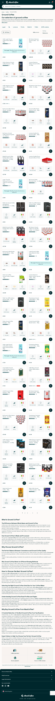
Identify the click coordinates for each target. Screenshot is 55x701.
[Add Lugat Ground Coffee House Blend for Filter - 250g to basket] (50, 269)
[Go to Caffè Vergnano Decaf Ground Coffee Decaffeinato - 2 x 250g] (14, 449)
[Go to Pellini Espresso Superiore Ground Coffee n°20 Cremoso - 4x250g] (40, 449)
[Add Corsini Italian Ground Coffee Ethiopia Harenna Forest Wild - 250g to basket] (24, 386)
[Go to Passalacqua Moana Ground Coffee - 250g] (40, 354)
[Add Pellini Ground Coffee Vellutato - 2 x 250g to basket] (24, 483)
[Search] (3, 6)
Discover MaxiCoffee (7, 671)
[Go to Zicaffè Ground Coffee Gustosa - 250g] (14, 401)
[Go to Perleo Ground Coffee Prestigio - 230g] (14, 331)
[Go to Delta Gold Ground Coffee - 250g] (14, 498)
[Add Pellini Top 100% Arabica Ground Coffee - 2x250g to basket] (50, 222)
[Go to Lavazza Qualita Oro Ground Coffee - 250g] (40, 143)
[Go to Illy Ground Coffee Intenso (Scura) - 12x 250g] (14, 425)
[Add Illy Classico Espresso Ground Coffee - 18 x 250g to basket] (50, 57)
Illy (37, 619)
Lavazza (41, 619)
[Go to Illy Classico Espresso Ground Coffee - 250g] (40, 401)
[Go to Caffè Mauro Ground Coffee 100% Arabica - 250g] (40, 377)
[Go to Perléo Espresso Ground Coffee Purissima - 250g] (14, 72)
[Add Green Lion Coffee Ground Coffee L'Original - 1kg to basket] (24, 293)
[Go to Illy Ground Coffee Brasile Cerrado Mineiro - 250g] (14, 261)
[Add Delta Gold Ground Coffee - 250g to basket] (24, 507)
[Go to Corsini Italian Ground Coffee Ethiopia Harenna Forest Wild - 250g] (14, 377)
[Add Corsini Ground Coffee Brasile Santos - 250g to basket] (50, 339)
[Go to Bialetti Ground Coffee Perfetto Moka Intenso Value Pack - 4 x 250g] (14, 166)
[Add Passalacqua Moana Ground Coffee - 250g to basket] (50, 362)
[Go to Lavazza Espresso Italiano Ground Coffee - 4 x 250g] (40, 72)
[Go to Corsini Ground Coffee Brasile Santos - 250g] (40, 331)
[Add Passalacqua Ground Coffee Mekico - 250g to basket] (50, 316)
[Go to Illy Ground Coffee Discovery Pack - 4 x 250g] (40, 189)
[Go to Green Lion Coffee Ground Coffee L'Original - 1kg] (14, 284)
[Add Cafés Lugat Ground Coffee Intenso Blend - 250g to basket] (24, 57)
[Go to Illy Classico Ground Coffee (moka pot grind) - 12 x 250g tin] (14, 143)
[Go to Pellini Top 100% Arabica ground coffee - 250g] (14, 307)
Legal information (6, 679)
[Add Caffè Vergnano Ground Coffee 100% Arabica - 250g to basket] (24, 103)
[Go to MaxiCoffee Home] (12, 2)
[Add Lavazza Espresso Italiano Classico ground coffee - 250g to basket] (50, 293)
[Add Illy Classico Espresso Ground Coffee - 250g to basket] (50, 410)
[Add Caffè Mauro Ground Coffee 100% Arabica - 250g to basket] (50, 386)
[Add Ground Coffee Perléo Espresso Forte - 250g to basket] (50, 128)
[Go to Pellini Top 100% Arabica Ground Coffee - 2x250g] (40, 213)
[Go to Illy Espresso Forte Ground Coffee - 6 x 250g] (40, 95)
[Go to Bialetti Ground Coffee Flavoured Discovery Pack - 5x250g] (40, 474)
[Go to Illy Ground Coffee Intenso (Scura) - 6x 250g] (14, 119)
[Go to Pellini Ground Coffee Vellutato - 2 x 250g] (14, 474)
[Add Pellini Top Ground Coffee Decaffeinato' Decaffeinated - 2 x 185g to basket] (24, 222)
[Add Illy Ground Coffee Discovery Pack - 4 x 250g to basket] (50, 197)
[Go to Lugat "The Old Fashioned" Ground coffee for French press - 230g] (14, 189)
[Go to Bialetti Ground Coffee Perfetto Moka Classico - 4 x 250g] (14, 237)
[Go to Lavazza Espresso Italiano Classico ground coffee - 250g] (40, 284)
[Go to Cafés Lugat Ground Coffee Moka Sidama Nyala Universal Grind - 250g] (14, 354)
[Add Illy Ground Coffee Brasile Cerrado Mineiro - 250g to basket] (24, 269)
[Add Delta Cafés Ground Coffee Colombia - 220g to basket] (50, 507)
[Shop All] (3, 2)
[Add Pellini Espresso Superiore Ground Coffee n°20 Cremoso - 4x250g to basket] (50, 459)
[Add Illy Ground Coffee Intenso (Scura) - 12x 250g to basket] (24, 434)
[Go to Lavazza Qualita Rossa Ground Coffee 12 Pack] (40, 166)
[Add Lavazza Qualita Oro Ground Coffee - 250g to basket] (50, 151)
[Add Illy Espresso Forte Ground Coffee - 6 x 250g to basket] (50, 103)
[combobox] (27, 6)
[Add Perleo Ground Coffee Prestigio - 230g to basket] (24, 339)
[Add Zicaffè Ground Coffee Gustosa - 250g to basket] (24, 410)
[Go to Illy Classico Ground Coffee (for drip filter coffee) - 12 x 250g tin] (40, 237)
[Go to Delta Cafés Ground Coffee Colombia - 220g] (40, 498)
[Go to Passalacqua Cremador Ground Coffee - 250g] (40, 425)
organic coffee (37, 616)
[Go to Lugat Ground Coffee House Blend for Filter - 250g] (40, 261)
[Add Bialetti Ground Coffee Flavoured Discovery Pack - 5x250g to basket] (50, 483)
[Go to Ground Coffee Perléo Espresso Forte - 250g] (40, 119)
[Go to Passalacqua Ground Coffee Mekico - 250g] (40, 307)
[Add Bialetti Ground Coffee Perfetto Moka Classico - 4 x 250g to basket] (24, 246)
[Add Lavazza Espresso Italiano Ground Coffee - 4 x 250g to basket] (50, 80)
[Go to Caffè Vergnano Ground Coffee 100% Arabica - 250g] (14, 95)
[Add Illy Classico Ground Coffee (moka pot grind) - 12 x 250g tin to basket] (24, 151)
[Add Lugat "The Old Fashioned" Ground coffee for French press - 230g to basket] (24, 197)
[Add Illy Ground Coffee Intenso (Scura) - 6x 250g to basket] (24, 128)
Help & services (5, 675)
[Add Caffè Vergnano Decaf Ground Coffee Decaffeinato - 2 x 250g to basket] (24, 459)
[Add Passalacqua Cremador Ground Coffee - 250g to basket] (50, 434)
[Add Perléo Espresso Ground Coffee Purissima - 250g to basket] (24, 80)
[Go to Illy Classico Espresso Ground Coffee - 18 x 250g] (40, 48)
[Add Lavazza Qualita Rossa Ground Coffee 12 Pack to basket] (50, 174)
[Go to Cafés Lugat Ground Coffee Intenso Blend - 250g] (14, 48)
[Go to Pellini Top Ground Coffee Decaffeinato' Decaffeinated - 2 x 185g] (14, 213)
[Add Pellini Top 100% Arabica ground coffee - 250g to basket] (24, 316)
